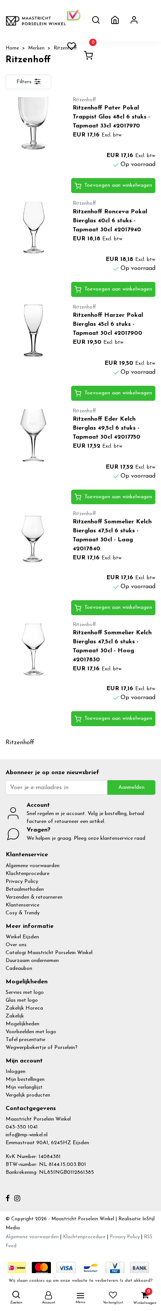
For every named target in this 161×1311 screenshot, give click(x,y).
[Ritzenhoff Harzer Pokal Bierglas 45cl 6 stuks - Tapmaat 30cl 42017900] (33, 331)
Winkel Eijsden (22, 937)
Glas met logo (22, 1000)
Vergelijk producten (28, 1095)
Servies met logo (25, 992)
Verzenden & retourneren (34, 897)
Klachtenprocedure (27, 873)
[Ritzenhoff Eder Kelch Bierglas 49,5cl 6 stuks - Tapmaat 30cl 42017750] (33, 435)
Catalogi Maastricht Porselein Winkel (49, 953)
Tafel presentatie (25, 1040)
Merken (36, 48)
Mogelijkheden (22, 1024)
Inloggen (15, 1071)
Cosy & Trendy (23, 913)
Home (12, 48)
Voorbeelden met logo (31, 1032)
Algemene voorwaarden (33, 866)
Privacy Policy (22, 881)
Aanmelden (131, 787)
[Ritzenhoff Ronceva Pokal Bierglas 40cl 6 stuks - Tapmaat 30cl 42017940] (33, 227)
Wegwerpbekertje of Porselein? (42, 1047)
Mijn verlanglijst (24, 1087)
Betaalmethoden (25, 889)
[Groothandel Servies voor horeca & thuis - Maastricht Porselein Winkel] (36, 21)
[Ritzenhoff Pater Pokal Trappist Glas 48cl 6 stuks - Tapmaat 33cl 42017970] (33, 123)
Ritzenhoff (65, 48)
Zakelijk (15, 1016)
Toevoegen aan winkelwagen (118, 185)
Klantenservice (22, 905)
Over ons (16, 945)
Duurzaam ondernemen (32, 960)
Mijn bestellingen (25, 1079)
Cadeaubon (19, 968)
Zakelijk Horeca (24, 1008)
